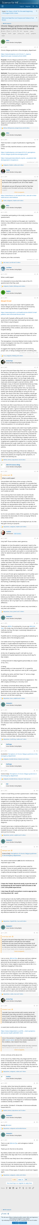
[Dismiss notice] (36, 11)
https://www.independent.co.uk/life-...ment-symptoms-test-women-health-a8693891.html (18, 1032)
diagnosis (4, 33)
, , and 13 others (11, 262)
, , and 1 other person (16, 779)
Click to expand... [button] (19, 192)
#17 (37, 1006)
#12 (37, 751)
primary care (21, 33)
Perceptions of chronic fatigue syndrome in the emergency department (19, 854)
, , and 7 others (14, 739)
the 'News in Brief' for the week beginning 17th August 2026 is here (17, 12)
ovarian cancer (9, 1040)
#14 (37, 790)
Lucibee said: (6, 475)
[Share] (35, 47)
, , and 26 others (14, 460)
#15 (37, 847)
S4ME (5, 1214)
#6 (37, 298)
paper (14, 33)
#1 (37, 47)
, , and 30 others (16, 128)
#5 (37, 274)
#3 (37, 176)
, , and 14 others (14, 698)
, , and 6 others (13, 200)
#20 (37, 1140)
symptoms (33, 33)
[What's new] (33, 6)
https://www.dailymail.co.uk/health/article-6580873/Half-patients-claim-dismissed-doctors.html (19, 313)
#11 (37, 710)
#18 (37, 1083)
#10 (37, 623)
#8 (37, 471)
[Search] (37, 6)
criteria (31, 31)
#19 (37, 1122)
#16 (37, 933)
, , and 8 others (14, 921)
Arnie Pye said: (6, 936)
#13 (37, 770)
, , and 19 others (14, 1110)
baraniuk (26, 31)
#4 (37, 212)
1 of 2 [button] (14, 1179)
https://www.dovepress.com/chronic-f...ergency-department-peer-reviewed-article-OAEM (16, 55)
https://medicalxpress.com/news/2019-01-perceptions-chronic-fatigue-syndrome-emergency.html (18, 153)
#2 (37, 139)
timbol (3, 36)
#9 (37, 538)
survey (27, 33)
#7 (37, 367)
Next (20, 1179)
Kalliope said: (6, 850)
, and (14, 1128)
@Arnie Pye (13, 958)
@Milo (10, 626)
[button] (8, 1214)
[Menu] (2, 6)
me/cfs (9, 33)
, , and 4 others (13, 165)
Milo (4, 31)
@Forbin (8, 1125)
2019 (21, 31)
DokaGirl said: (6, 1009)
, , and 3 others (16, 759)
